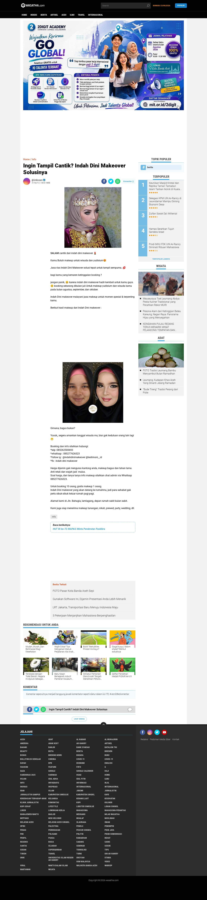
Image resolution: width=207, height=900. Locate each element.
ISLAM (51, 790)
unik (22, 857)
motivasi (24, 818)
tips (107, 849)
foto (78, 767)
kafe (107, 794)
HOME (107, 775)
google (51, 771)
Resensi (24, 842)
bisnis (23, 755)
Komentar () (128, 181)
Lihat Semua (79, 719)
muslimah (110, 818)
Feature (52, 767)
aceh (64, 15)
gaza (22, 771)
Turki (79, 853)
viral (22, 865)
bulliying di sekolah (30, 759)
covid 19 (80, 759)
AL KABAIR (81, 739)
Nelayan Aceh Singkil (59, 822)
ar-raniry (81, 743)
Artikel (54, 15)
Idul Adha (53, 779)
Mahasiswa (82, 810)
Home (24, 15)
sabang (80, 842)
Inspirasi (53, 786)
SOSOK (108, 846)
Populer (181, 6)
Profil (23, 838)
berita (44, 15)
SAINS (107, 842)
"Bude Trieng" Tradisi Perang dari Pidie (160, 391)
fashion (24, 767)
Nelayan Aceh (27, 822)
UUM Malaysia (83, 861)
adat (50, 739)
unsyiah (80, 857)
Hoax (78, 775)
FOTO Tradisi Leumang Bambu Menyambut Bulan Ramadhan (159, 372)
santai (23, 846)
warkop (108, 865)
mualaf (80, 818)
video (107, 861)
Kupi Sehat (25, 806)
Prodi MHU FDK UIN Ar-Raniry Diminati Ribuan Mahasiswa (165, 246)
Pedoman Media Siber (160, 739)
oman (107, 822)
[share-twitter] (111, 181)
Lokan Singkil (111, 806)
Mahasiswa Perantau (115, 810)
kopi (78, 802)
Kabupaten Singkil (85, 794)
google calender (84, 771)
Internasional (95, 15)
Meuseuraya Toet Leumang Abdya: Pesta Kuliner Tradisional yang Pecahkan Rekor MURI (161, 301)
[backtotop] (103, 725)
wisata (51, 869)
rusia (51, 842)
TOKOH (23, 853)
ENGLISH (108, 763)
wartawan (25, 869)
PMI (22, 834)
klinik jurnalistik (29, 802)
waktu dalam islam (58, 865)
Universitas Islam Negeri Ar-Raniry (60, 858)
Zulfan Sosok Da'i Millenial (163, 213)
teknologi (81, 849)
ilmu (72, 15)
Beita (50, 751)
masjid (51, 814)
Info (54, 517)
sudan (23, 849)
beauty (23, 751)
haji (107, 771)
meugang (80, 814)
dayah (23, 763)
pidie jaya (109, 830)
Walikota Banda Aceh (86, 865)
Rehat (107, 838)
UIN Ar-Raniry (111, 853)
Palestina (53, 826)
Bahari (23, 747)
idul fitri (81, 779)
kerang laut (82, 798)
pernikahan (54, 830)
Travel (81, 15)
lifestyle (53, 806)
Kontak (175, 739)
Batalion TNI (111, 747)
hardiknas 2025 (27, 775)
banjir (51, 747)
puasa (51, 838)
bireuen (108, 751)
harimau (52, 775)
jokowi (79, 790)
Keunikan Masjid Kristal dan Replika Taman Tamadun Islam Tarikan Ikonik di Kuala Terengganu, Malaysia (164, 186)
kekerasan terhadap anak (33, 798)
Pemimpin (109, 826)
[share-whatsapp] (117, 181)
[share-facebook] (104, 181)
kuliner (108, 802)
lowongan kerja (56, 810)
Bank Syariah (83, 747)
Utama (108, 857)
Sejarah (52, 846)
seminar (80, 846)
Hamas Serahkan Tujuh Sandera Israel (161, 230)
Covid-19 (109, 759)
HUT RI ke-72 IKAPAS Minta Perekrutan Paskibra (79, 529)
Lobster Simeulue (85, 806)
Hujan (23, 779)
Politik (79, 834)
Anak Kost (53, 743)
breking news (55, 755)
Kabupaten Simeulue (58, 794)
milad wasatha (112, 814)
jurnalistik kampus (30, 794)
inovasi (23, 786)
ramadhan (81, 838)
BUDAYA (79, 755)
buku (107, 755)
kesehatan (110, 798)
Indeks (33, 15)
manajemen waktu (29, 814)
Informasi (81, 782)
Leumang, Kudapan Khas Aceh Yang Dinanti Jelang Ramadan (159, 382)
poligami (52, 834)
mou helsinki (54, 818)
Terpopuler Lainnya (161, 259)
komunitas (53, 802)
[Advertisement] (103, 131)
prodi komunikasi (113, 834)
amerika (24, 743)
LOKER (23, 810)
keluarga (53, 798)
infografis (53, 782)
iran (22, 790)
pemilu (79, 826)
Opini (22, 826)
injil (107, 782)
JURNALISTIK (111, 790)
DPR (50, 763)
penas (23, 830)
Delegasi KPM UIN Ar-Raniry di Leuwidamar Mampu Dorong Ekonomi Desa (165, 201)
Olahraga (81, 822)
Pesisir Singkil (83, 830)
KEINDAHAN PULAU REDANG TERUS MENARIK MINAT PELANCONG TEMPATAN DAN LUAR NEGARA (159, 327)
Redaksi (144, 739)
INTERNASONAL (112, 786)
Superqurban (55, 849)
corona (52, 759)
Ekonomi (80, 763)
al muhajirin (111, 739)
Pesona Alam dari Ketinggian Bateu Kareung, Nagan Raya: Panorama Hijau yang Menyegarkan (162, 314)
